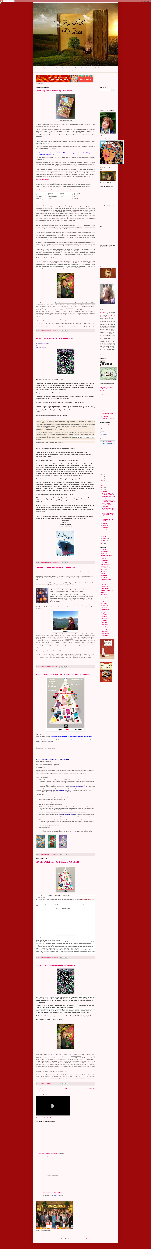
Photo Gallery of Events (101, 68)
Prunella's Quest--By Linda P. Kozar (69, 71)
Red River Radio (55, 1153)
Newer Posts (39, 1088)
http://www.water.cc (79, 211)
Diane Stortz (104, 571)
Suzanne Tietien (105, 631)
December (105, 491)
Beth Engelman (104, 551)
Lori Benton (104, 601)
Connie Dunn (104, 562)
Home (36, 68)
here (82, 739)
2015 (102, 483)
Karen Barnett (104, 586)
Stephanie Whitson (105, 630)
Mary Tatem (104, 603)
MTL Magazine (104, 416)
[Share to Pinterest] (67, 331)
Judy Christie (104, 581)
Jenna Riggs (104, 575)
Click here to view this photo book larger (52, 1192)
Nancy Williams (104, 615)
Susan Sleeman (77, 904)
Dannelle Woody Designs (107, 568)
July (104, 532)
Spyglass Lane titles (75, 779)
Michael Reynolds (105, 609)
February (105, 538)
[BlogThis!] (63, 331)
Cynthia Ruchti (104, 566)
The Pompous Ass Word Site (107, 418)
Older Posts (91, 1088)
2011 (102, 543)
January (105, 540)
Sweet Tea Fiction (105, 633)
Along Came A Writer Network (107, 320)
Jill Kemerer (104, 577)
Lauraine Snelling (105, 596)
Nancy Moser (104, 613)
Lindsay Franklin (105, 598)
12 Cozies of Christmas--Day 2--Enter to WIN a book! (57, 861)
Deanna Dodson (104, 570)
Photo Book (57, 1195)
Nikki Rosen (104, 616)
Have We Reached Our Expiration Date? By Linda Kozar (107, 519)
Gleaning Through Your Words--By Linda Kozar (55, 567)
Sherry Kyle (104, 626)
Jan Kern (103, 573)
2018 (102, 476)
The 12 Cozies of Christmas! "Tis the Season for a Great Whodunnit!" (64, 674)
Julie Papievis (104, 585)
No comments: (56, 330)
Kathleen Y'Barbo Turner (107, 590)
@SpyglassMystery (60, 790)
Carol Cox (103, 558)
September (105, 527)
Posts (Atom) (45, 1091)
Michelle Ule (104, 611)
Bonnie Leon (104, 553)
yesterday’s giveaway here (87, 899)
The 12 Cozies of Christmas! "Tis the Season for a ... (107, 505)
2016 (102, 481)
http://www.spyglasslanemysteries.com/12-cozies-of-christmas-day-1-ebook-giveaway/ (71, 736)
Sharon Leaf (104, 622)
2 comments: (55, 666)
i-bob (78, 1239)
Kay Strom (103, 592)
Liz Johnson (104, 600)
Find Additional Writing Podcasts (44, 1153)
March (104, 536)
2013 (102, 487)
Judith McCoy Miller (106, 579)
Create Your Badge (103, 434)
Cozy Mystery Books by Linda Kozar (44, 1118)
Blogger (87, 1239)
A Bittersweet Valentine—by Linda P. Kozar (46, 71)
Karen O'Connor (105, 588)
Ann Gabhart (104, 549)
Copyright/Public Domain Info (107, 414)
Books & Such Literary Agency (106, 556)
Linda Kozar (103, 312)
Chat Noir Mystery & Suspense (107, 316)
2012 (102, 489)
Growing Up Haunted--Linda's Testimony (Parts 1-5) (53, 68)
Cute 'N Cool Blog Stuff (106, 564)
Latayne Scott (104, 594)
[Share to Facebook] (66, 331)
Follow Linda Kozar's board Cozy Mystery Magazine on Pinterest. (106, 388)
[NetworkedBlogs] (107, 441)
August (104, 530)
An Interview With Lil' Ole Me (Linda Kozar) (54, 338)
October (105, 525)
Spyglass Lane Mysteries (45, 748)
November (105, 523)
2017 (102, 478)
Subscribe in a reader (105, 425)
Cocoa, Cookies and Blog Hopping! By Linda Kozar (56, 965)
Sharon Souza (104, 624)
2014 (102, 485)
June (104, 534)
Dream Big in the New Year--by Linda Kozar (54, 90)
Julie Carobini (104, 583)
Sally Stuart (104, 618)
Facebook (68, 790)
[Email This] (61, 331)
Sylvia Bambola (104, 635)
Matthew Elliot (104, 605)
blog (51, 790)
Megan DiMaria (104, 607)
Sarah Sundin (104, 620)
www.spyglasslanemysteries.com (78, 786)
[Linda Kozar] (100, 433)
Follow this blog (107, 443)
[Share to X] (64, 331)
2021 (102, 474)
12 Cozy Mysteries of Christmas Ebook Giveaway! (52, 759)
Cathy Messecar (104, 560)
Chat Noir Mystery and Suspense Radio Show (80, 68)
